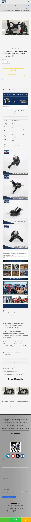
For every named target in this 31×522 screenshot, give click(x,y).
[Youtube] (13, 456)
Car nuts (21, 374)
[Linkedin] (8, 456)
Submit (8, 497)
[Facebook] (22, 456)
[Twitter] (18, 456)
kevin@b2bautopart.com (17, 511)
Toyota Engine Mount (8, 368)
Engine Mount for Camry (9, 374)
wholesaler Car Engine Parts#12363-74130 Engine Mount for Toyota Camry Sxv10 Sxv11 (8, 401)
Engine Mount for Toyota (9, 371)
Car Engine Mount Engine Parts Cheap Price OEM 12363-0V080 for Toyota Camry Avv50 (22, 401)
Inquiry (12, 70)
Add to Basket (12, 74)
